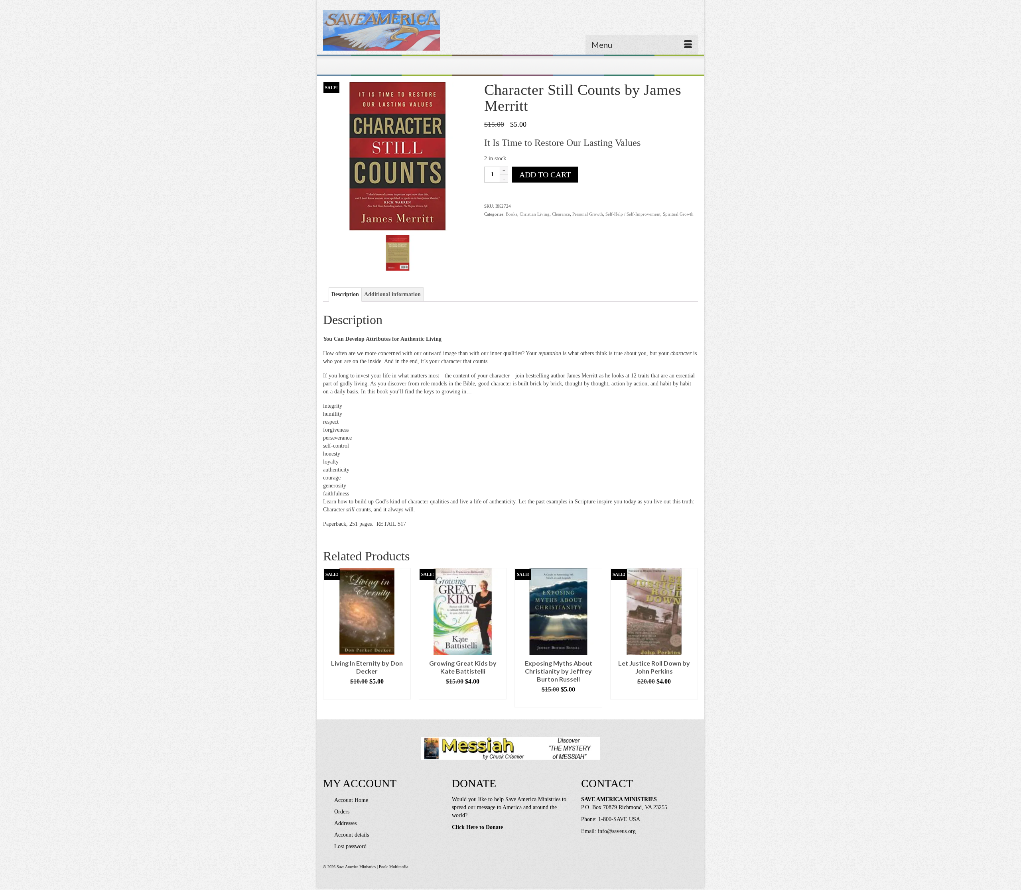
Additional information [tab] (392, 294)
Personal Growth (587, 214)
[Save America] (381, 30)
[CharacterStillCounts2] (398, 252)
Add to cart (545, 174)
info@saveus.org (617, 831)
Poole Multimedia (393, 866)
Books (511, 214)
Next (691, 637)
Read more (558, 701)
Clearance (561, 214)
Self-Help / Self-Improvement (632, 214)
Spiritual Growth (678, 214)
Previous (330, 637)
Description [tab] (345, 294)
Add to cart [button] (367, 693)
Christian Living (535, 214)
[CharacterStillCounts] (397, 156)
